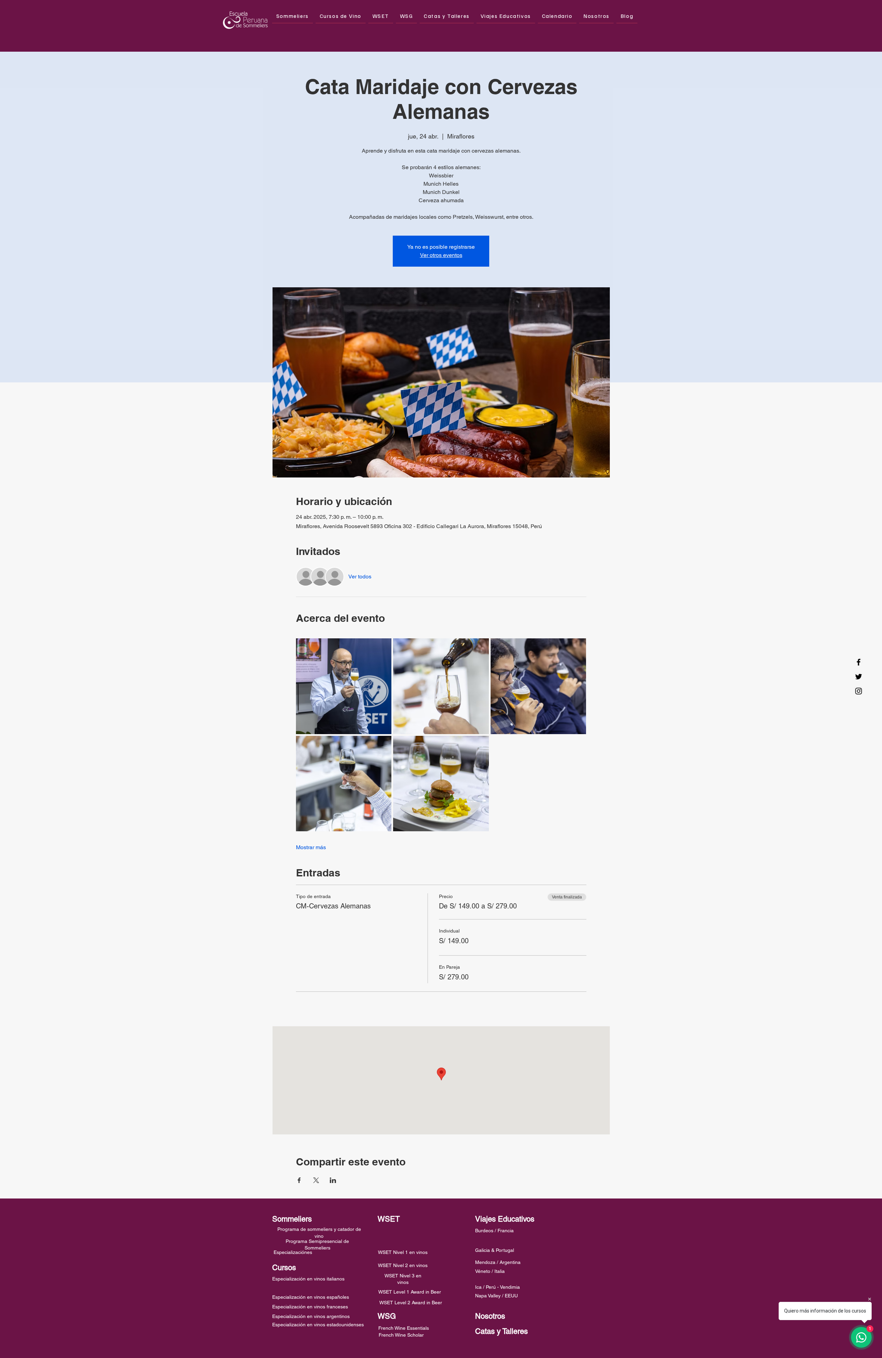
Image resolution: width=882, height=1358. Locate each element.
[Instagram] (858, 691)
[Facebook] (858, 662)
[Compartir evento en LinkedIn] (333, 1180)
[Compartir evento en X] (316, 1180)
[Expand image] (344, 686)
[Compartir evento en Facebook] (299, 1180)
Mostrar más (311, 847)
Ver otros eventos (441, 255)
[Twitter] (858, 676)
